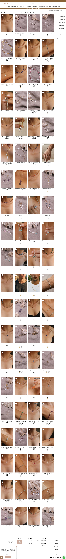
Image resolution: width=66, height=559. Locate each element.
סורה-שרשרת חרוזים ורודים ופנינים (47, 84)
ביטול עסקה (30, 541)
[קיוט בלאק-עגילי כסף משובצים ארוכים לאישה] (48, 516)
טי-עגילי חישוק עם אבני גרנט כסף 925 (34, 33)
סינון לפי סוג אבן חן (62, 19)
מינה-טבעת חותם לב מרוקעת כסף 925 (34, 214)
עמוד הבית (61, 10)
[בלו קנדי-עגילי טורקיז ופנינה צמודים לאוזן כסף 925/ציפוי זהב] (34, 100)
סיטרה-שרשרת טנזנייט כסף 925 (20, 58)
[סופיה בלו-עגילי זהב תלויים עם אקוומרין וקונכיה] (48, 127)
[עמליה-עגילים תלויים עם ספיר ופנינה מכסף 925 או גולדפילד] (48, 205)
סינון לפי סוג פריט (62, 31)
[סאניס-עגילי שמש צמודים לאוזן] (48, 360)
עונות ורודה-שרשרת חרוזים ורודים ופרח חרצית (34, 85)
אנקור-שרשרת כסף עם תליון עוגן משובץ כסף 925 (20, 526)
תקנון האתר (56, 540)
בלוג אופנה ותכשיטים (55, 548)
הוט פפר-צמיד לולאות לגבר (47, 162)
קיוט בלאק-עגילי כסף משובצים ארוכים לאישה (47, 526)
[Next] (15, 23)
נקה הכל (64, 40)
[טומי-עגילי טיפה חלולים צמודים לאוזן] (21, 360)
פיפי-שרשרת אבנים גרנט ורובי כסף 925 (20, 33)
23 (22, 533)
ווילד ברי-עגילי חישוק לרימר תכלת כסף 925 (20, 240)
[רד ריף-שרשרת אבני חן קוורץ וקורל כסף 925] (34, 179)
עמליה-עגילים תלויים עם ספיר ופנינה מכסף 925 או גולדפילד (47, 215)
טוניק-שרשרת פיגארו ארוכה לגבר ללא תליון (34, 292)
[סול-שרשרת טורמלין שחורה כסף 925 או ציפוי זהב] (7, 127)
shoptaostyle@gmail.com (41, 540)
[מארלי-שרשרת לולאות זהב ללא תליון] (7, 23)
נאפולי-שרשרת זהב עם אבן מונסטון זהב (34, 317)
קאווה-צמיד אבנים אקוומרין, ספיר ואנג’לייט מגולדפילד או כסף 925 (47, 59)
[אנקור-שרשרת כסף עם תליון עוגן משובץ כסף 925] (21, 516)
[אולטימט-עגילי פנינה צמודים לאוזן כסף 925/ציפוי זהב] (21, 205)
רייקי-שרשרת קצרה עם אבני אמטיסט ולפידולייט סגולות (7, 215)
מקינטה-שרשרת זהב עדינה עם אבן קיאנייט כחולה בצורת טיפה (34, 370)
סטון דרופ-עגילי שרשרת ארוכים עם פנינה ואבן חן (20, 137)
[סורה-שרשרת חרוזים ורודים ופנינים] (48, 74)
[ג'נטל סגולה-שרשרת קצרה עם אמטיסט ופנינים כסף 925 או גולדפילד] (7, 489)
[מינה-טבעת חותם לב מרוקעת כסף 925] (34, 205)
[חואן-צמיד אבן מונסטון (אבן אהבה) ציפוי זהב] (7, 74)
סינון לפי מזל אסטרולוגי (62, 22)
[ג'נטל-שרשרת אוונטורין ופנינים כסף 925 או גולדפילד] (34, 516)
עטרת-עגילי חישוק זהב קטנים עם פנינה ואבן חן (34, 500)
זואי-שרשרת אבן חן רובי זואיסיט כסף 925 (47, 266)
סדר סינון (60, 38)
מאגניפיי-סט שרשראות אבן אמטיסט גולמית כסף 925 (34, 448)
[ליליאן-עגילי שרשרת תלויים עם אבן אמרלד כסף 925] (34, 257)
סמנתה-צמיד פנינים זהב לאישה (20, 162)
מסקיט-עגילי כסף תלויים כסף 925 (7, 421)
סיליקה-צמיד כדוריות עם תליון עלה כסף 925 (47, 500)
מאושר (8, 556)
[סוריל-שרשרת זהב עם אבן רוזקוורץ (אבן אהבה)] (48, 100)
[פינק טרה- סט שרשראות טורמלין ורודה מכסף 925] (34, 463)
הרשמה (57, 3)
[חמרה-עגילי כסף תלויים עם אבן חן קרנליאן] (34, 386)
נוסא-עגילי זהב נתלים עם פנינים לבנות (47, 188)
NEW (59, 6)
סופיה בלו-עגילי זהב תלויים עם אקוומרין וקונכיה (47, 137)
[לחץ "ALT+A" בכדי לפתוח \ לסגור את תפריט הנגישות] (1, 557)
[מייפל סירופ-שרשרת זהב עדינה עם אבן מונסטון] (7, 360)
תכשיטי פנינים (35, 6)
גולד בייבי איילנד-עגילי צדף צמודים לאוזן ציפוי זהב (20, 344)
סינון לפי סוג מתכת (62, 16)
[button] (43, 15)
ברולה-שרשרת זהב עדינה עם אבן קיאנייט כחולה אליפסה (47, 344)
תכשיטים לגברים (22, 6)
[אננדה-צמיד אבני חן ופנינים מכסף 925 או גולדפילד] (21, 489)
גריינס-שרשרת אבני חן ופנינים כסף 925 (20, 396)
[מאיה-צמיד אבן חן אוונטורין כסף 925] (48, 308)
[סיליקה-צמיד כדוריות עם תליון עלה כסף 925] (48, 489)
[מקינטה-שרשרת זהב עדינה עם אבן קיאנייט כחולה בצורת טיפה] (34, 360)
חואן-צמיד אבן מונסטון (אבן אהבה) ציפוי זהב (7, 84)
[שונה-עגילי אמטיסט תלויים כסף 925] (21, 308)
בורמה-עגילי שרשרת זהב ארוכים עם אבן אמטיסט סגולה (20, 189)
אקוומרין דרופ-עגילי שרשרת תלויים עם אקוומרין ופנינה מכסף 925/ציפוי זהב (7, 163)
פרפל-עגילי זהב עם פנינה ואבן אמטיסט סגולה (7, 189)
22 (24, 533)
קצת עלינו (57, 551)
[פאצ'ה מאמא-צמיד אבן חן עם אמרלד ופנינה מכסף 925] (21, 463)
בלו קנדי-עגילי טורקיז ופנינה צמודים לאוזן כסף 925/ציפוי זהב (34, 111)
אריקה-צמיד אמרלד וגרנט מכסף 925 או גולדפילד (20, 422)
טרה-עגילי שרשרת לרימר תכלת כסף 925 (47, 240)
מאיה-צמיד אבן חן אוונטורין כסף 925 (47, 317)
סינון (7, 12)
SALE (17, 6)
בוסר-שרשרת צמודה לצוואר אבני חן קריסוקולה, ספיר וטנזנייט (34, 422)
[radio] (47, 35)
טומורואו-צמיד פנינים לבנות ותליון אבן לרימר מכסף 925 (34, 241)
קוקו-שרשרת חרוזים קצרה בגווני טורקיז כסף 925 (7, 318)
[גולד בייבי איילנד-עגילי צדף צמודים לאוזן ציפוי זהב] (21, 334)
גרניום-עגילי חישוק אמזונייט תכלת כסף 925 (7, 266)
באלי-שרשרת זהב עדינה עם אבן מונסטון (7, 292)
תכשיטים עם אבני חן (42, 6)
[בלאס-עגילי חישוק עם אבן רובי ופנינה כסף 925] (21, 437)
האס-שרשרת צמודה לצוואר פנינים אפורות (20, 266)
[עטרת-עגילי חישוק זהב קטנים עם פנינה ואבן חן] (34, 489)
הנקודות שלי (30, 543)
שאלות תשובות (56, 546)
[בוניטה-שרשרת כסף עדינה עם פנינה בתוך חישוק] (7, 463)
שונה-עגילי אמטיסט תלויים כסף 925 (20, 317)
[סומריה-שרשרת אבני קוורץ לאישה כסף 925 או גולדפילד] (34, 127)
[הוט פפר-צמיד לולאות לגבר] (48, 153)
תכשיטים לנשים (49, 6)
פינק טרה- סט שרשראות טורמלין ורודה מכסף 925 (34, 474)
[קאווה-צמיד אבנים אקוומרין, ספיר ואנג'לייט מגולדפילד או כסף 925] (48, 48)
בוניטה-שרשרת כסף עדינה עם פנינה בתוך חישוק (7, 474)
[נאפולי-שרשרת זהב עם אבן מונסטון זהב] (34, 308)
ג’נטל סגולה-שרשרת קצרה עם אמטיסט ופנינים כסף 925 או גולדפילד (7, 500)
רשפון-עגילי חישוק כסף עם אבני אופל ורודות (7, 240)
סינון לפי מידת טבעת (62, 25)
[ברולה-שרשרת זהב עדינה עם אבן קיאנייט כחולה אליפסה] (48, 334)
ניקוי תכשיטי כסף (13, 6)
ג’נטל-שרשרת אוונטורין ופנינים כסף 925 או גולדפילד (34, 526)
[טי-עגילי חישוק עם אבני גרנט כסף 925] (34, 23)
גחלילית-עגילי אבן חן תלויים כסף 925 (7, 525)
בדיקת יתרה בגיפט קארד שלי (28, 544)
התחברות (59, 3)
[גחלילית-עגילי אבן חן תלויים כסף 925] (7, 516)
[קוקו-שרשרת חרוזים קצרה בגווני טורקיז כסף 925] (7, 308)
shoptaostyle (43, 543)
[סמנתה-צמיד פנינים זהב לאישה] (21, 153)
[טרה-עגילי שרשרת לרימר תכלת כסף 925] (48, 231)
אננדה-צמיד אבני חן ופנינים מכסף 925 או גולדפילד (20, 500)
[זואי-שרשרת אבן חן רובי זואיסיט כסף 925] (48, 257)
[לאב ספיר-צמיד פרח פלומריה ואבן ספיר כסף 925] (48, 437)
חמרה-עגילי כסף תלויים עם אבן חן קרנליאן (34, 396)
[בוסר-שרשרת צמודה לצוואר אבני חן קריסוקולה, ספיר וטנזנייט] (34, 411)
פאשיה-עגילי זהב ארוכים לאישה (20, 110)
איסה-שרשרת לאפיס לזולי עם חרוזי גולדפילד (20, 85)
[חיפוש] (62, 3)
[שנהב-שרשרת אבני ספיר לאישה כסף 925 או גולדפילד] (34, 153)
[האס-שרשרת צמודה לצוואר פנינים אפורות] (21, 257)
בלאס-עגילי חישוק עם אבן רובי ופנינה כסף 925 (20, 448)
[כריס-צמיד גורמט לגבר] (48, 283)
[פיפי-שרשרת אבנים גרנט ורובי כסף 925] (21, 23)
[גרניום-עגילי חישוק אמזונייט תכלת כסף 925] (7, 257)
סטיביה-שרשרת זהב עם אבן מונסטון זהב (47, 396)
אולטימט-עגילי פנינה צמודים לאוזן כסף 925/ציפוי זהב (20, 215)
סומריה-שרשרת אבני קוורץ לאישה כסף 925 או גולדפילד (34, 137)
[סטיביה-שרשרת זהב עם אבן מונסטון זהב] (48, 386)
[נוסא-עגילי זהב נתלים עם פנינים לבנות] (48, 179)
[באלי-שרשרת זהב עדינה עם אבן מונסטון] (7, 283)
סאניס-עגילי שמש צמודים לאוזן (47, 370)
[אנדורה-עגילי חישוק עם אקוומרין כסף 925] (7, 100)
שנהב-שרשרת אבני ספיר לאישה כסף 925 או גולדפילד (34, 163)
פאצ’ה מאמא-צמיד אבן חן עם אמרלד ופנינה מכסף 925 (21, 474)
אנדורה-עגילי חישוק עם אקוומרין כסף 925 (7, 110)
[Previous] (25, 23)
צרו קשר (57, 552)
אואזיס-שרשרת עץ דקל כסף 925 (47, 473)
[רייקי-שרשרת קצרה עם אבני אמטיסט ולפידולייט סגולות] (7, 205)
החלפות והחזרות (56, 541)
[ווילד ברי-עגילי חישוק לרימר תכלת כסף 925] (21, 231)
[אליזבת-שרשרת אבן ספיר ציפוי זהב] (7, 334)
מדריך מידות (56, 543)
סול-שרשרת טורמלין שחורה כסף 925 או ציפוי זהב (7, 137)
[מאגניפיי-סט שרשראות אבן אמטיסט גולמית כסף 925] (34, 437)
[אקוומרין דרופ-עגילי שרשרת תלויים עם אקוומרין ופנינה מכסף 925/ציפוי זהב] (7, 153)
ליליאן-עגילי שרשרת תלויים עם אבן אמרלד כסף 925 (34, 267)
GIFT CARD (8, 6)
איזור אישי (31, 540)
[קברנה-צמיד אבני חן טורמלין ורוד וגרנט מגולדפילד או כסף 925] (48, 411)
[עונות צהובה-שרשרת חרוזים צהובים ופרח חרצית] (7, 48)
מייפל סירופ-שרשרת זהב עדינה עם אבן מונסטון (7, 370)
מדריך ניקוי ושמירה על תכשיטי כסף (53, 544)
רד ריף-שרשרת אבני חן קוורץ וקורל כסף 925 (34, 189)
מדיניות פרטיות (56, 554)
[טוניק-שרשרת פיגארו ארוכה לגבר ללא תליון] (34, 283)
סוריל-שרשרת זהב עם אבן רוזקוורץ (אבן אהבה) (47, 111)
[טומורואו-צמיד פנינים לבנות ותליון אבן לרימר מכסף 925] (34, 231)
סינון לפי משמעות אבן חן (61, 28)
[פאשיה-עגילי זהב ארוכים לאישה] (21, 100)
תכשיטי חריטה (29, 6)
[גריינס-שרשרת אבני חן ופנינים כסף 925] (21, 386)
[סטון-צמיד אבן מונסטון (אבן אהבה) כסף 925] (7, 437)
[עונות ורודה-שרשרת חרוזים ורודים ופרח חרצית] (34, 74)
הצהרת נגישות (56, 549)
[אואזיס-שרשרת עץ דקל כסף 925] (48, 463)
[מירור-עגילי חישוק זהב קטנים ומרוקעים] (34, 334)
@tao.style (43, 545)
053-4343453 (43, 541)
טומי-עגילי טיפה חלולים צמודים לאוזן (20, 370)
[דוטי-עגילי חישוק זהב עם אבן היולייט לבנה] (7, 386)
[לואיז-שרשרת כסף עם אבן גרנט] (34, 48)
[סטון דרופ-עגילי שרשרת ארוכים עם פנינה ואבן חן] (21, 127)
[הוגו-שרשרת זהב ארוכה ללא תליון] (21, 283)
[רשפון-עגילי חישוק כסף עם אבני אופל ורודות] (7, 231)
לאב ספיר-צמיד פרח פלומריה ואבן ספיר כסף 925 (47, 448)
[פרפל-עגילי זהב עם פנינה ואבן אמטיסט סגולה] (7, 179)
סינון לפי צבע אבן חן (62, 34)
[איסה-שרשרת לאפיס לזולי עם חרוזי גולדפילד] (21, 74)
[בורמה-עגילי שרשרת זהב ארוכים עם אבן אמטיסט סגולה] (21, 179)
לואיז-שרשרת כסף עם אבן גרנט (34, 58)
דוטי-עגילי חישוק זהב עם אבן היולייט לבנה (7, 396)
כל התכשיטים (55, 6)
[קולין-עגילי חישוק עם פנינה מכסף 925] (48, 23)
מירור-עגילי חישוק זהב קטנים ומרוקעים (34, 344)
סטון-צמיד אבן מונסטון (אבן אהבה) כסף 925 (7, 447)
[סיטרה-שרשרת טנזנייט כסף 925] (21, 48)
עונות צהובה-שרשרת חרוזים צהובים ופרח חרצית (7, 59)
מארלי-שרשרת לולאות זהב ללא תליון (7, 33)
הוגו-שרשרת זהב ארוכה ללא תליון (20, 292)
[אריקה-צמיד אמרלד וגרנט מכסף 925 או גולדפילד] (21, 411)
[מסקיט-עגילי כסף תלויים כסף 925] (7, 411)
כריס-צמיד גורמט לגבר (48, 292)
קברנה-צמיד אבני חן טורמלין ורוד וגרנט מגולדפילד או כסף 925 (47, 422)
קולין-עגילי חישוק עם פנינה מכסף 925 (47, 33)
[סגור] (16, 546)
